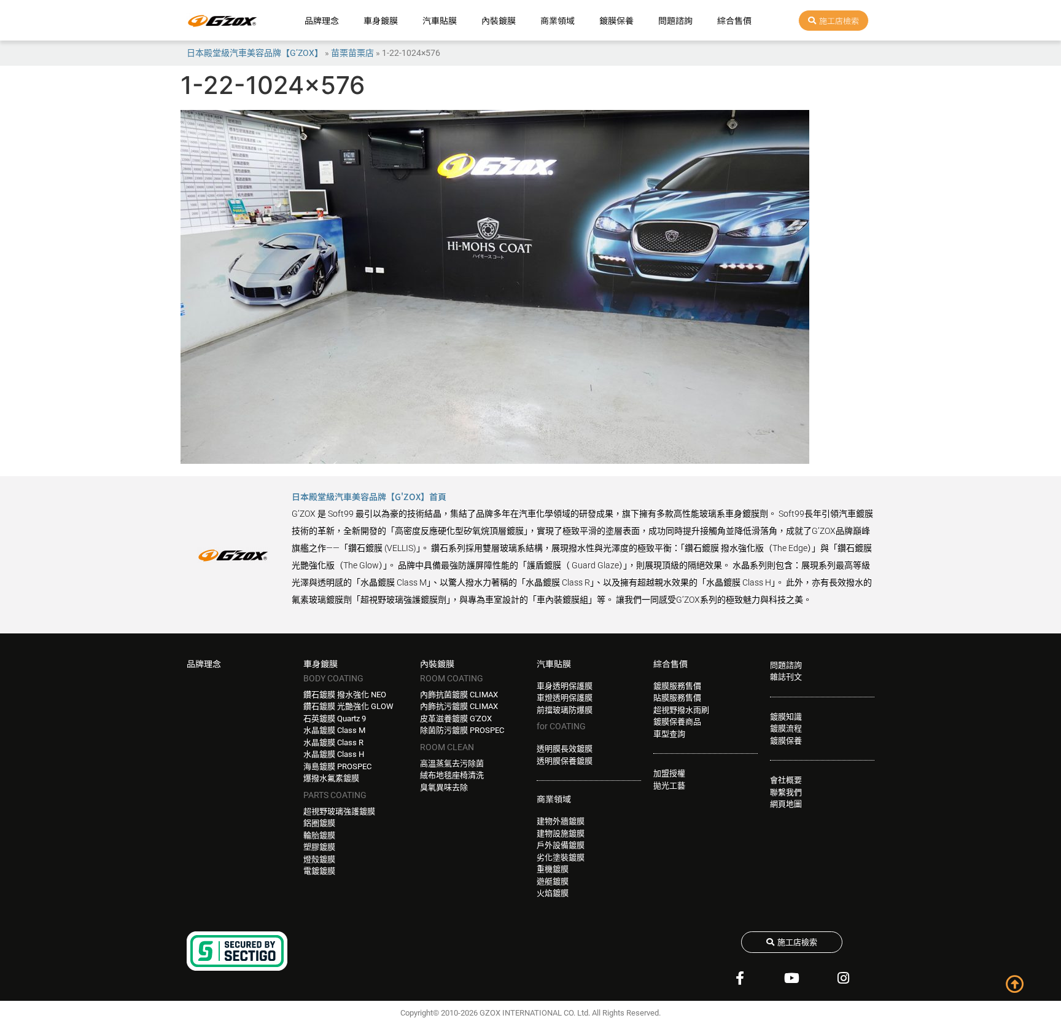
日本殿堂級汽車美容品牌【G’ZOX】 (255, 53)
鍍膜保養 (616, 20)
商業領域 (557, 20)
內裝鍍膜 (498, 20)
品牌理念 (322, 20)
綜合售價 (734, 20)
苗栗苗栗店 (352, 53)
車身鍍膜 (380, 20)
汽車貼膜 (439, 20)
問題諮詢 (675, 20)
